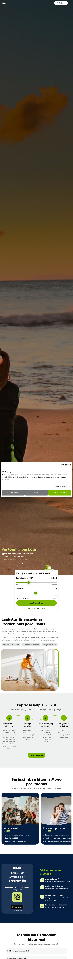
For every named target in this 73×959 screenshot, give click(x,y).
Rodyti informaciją (61, 486)
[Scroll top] (68, 954)
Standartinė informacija (36, 608)
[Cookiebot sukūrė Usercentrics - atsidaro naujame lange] (62, 464)
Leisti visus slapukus (60, 493)
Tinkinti (35, 493)
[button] (36, 951)
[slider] (28, 582)
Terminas (20, 588)
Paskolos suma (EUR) (25, 578)
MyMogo (62, 3)
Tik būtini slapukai (13, 493)
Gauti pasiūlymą (36, 603)
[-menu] (70, 3)
